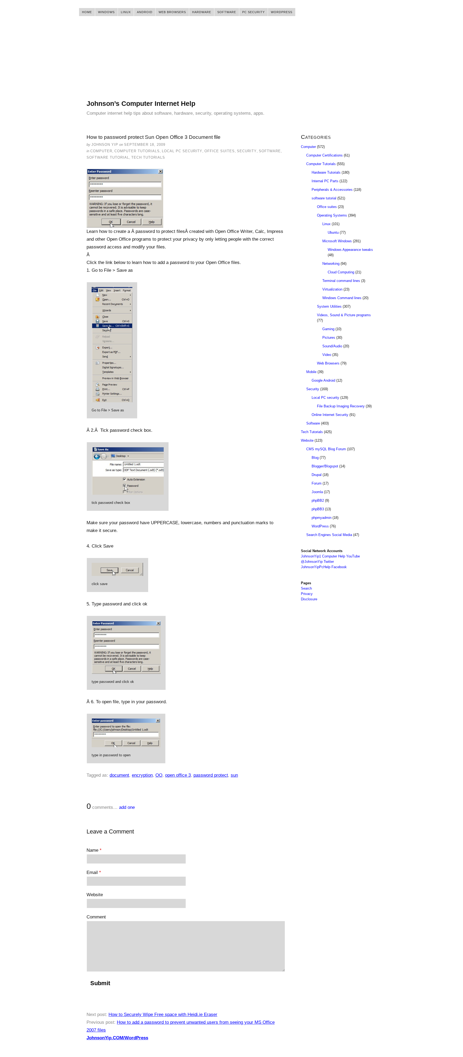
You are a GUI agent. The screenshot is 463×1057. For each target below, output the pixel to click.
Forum (317, 483)
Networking (330, 264)
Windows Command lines (341, 298)
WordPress (281, 12)
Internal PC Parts (325, 181)
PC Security (253, 12)
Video (326, 355)
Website (95, 894)
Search (306, 588)
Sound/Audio (332, 346)
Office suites (219, 151)
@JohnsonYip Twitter (317, 562)
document (119, 775)
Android (144, 12)
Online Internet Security (330, 415)
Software (226, 12)
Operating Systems (332, 215)
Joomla (317, 492)
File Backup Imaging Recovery (341, 406)
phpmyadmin (321, 518)
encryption (142, 775)
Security (247, 151)
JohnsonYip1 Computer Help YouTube (330, 556)
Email (94, 872)
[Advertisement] (231, 61)
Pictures (328, 338)
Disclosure (309, 599)
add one (127, 807)
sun (234, 775)
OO (158, 775)
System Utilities (329, 306)
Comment (96, 917)
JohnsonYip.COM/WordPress (117, 1037)
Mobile (311, 372)
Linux (126, 12)
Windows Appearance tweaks (350, 250)
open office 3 (178, 775)
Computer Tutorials (137, 151)
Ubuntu (333, 232)
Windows (106, 12)
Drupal (317, 475)
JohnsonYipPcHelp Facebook (324, 567)
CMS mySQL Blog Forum (326, 449)
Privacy (307, 594)
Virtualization (332, 289)
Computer (101, 151)
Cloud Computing (341, 272)
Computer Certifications (324, 155)
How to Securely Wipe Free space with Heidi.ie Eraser (163, 1014)
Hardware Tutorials (326, 172)
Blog (315, 458)
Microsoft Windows (337, 241)
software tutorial (108, 157)
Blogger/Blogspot (325, 466)
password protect (210, 775)
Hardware (201, 12)
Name (94, 850)
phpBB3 (318, 509)
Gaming (328, 329)
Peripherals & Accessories (332, 190)
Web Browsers (172, 12)
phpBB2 (318, 500)
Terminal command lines (341, 281)
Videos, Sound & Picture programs (344, 315)
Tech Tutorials (148, 157)
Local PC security (182, 151)
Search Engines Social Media (329, 535)
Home (87, 12)
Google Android (323, 380)
